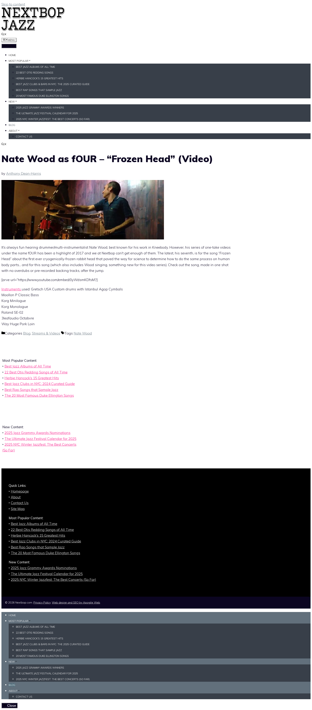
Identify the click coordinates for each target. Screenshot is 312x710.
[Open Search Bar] (3, 34)
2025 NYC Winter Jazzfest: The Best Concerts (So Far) (53, 119)
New (12, 101)
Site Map (18, 509)
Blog (12, 125)
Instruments (11, 289)
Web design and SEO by (76, 602)
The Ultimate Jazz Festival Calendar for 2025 (47, 113)
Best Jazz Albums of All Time (35, 66)
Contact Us (24, 136)
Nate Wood (83, 333)
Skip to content (13, 4)
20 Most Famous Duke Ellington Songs (42, 95)
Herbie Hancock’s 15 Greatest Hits (39, 78)
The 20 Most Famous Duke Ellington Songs (39, 395)
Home (12, 55)
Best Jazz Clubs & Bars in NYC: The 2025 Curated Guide (53, 84)
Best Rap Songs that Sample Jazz (39, 90)
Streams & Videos (46, 333)
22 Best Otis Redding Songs (34, 72)
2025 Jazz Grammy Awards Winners (40, 107)
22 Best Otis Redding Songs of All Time (36, 372)
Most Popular (18, 61)
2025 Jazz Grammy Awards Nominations (37, 433)
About (13, 130)
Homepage (20, 491)
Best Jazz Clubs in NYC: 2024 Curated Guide (40, 384)
